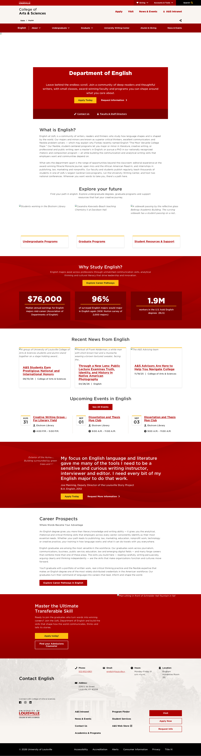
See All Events (100, 407)
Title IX (169, 749)
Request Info (165, 729)
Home (22, 20)
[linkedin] (30, 702)
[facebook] (20, 702)
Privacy (156, 749)
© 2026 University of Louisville (35, 749)
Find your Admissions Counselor (51, 644)
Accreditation (99, 749)
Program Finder (121, 711)
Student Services (121, 719)
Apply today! (51, 636)
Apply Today (85, 100)
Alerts (115, 749)
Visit (165, 713)
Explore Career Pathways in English (63, 583)
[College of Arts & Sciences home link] (29, 714)
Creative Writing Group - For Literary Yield (50, 419)
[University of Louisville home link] (25, 3)
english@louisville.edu (116, 671)
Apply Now (165, 721)
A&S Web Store (120, 726)
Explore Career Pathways (100, 283)
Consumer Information (135, 749)
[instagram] (25, 702)
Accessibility (81, 749)
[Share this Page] (180, 20)
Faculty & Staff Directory (113, 114)
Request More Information (102, 496)
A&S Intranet (82, 711)
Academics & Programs (88, 733)
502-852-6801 (85, 671)
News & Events (83, 719)
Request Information (113, 100)
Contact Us (83, 114)
